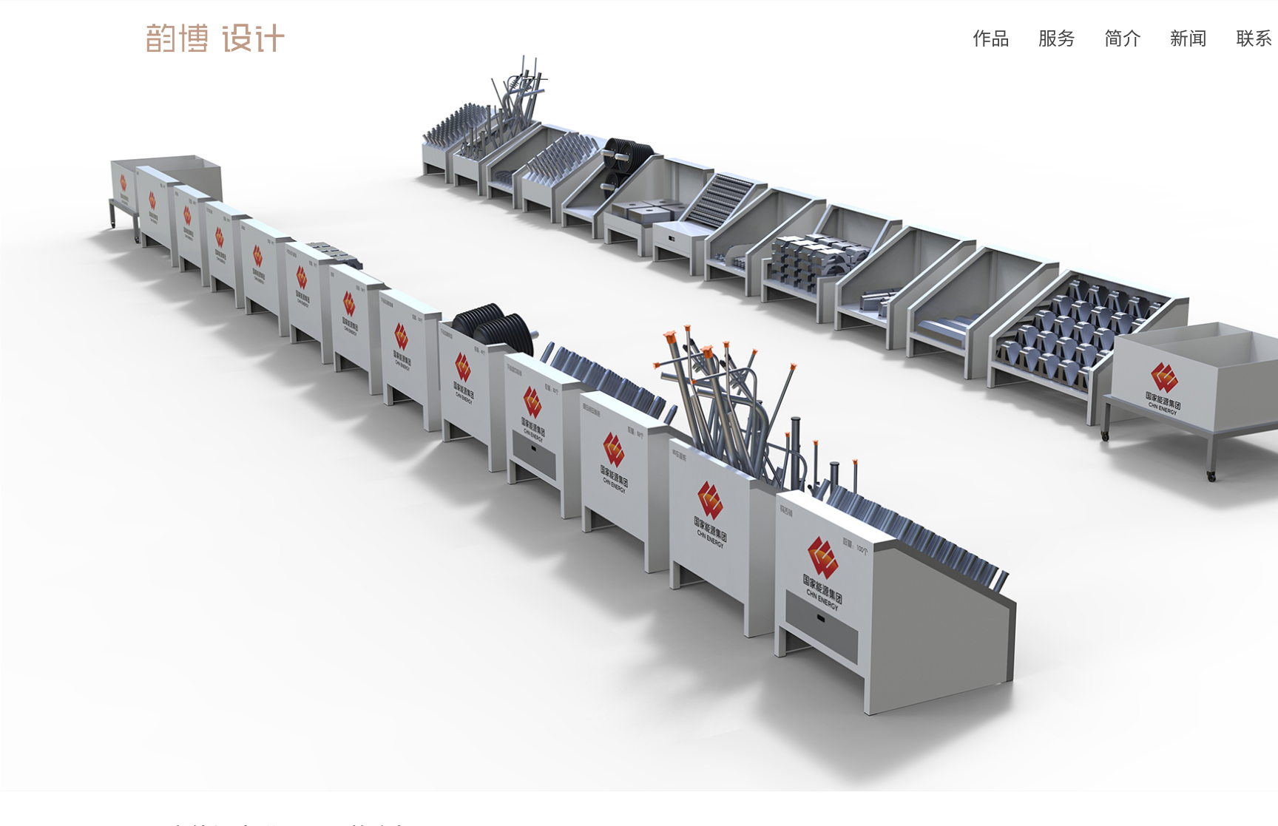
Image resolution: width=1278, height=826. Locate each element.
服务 (1056, 37)
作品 (991, 37)
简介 (1122, 37)
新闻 (1188, 37)
